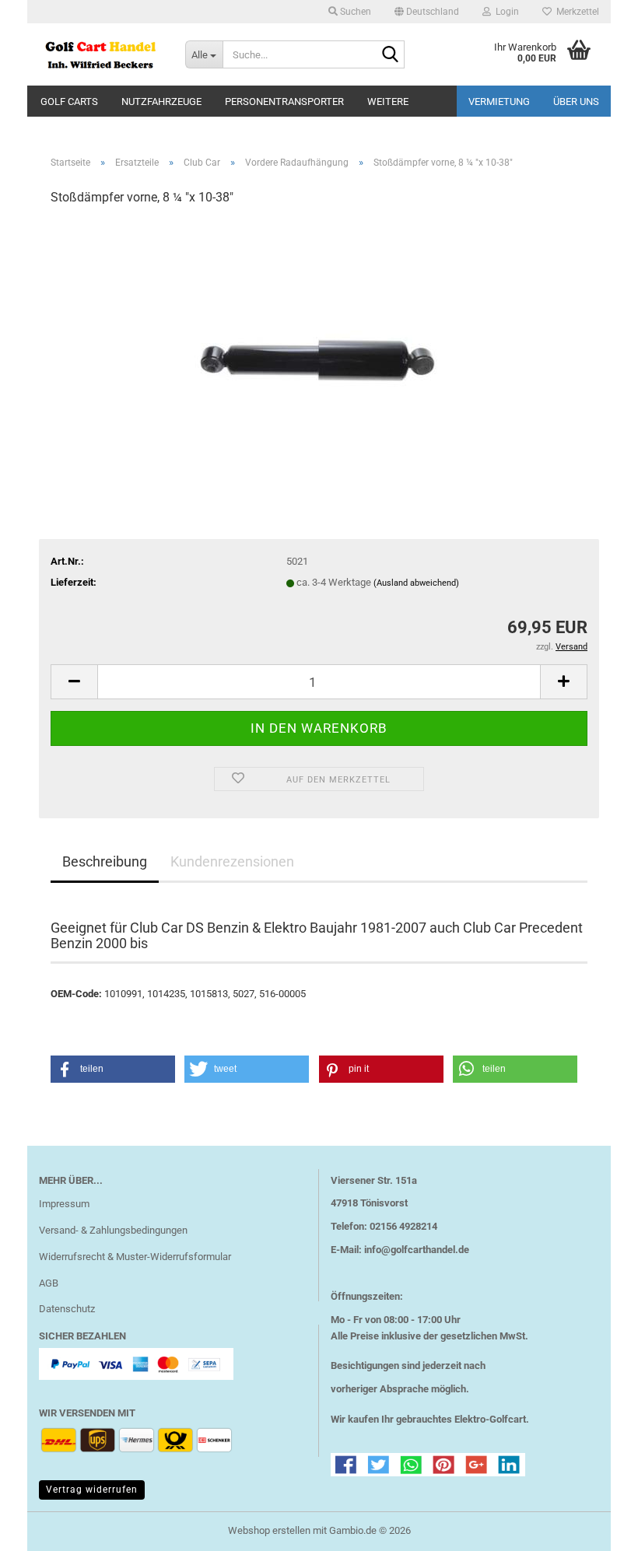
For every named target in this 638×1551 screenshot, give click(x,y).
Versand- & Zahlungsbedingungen (113, 1230)
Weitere (387, 101)
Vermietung (499, 101)
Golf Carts (69, 101)
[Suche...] (390, 55)
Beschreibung (104, 861)
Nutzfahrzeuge (161, 101)
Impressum (64, 1204)
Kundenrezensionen (232, 861)
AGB (48, 1283)
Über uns (576, 101)
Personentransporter (284, 101)
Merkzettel (575, 11)
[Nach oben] (595, 1528)
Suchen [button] (354, 11)
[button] (427, 11)
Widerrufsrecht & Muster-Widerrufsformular (135, 1256)
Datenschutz (67, 1309)
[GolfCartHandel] (100, 54)
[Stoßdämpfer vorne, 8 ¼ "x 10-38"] (319, 336)
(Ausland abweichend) (416, 583)
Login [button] (505, 11)
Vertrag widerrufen (92, 1489)
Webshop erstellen (269, 1530)
